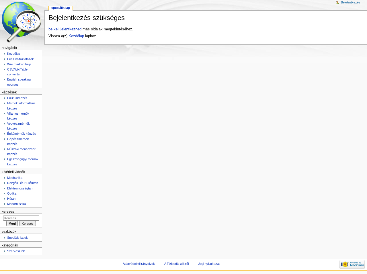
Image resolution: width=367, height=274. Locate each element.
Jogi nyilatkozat (209, 263)
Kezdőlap (76, 36)
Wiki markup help (19, 64)
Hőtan (11, 198)
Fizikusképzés (17, 98)
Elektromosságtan (19, 188)
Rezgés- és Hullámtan (22, 183)
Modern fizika (16, 204)
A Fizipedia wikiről (176, 263)
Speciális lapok (17, 237)
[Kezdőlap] (22, 22)
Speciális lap (60, 7)
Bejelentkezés (350, 2)
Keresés (8, 211)
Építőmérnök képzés (21, 133)
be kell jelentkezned (64, 29)
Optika (11, 193)
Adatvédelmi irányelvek (139, 263)
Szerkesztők (16, 251)
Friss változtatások (20, 59)
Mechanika (14, 177)
